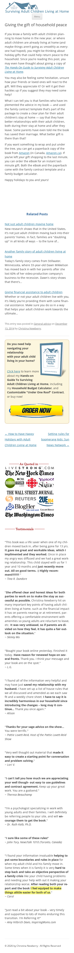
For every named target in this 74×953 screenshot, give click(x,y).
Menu (37, 16)
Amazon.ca (53, 153)
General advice (42, 323)
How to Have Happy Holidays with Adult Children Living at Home (21, 439)
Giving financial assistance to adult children (34, 292)
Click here (13, 371)
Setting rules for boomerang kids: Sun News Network (55, 439)
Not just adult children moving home (29, 224)
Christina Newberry (29, 328)
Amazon (24, 153)
